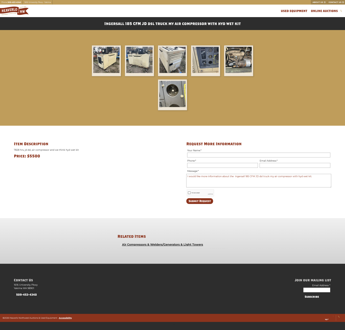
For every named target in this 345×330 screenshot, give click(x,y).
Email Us (332, 318)
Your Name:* (194, 150)
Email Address (321, 285)
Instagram (321, 318)
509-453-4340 (14, 2)
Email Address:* (269, 160)
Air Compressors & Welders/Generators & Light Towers (162, 244)
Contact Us (335, 2)
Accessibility (65, 318)
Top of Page (340, 318)
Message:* (193, 171)
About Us (318, 2)
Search (341, 11)
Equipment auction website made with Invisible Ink (172, 326)
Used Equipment (294, 11)
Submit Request (200, 201)
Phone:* (191, 160)
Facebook (326, 318)
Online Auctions (324, 11)
